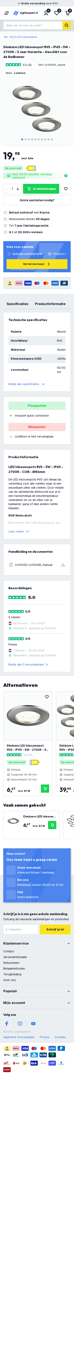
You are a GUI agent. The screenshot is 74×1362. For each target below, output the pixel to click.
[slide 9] (48, 139)
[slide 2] (25, 139)
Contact (8, 951)
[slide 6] (38, 139)
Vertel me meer (34, 264)
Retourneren (11, 963)
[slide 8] (45, 139)
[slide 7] (42, 139)
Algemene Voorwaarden (19, 1037)
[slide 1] (22, 139)
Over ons (9, 980)
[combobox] (32, 25)
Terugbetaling (12, 974)
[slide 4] (32, 139)
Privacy (45, 1037)
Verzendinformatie (15, 957)
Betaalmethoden (14, 968)
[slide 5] (35, 139)
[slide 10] (52, 139)
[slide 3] (29, 139)
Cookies (60, 1037)
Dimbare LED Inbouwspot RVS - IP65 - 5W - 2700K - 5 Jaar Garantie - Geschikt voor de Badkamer (26, 748)
